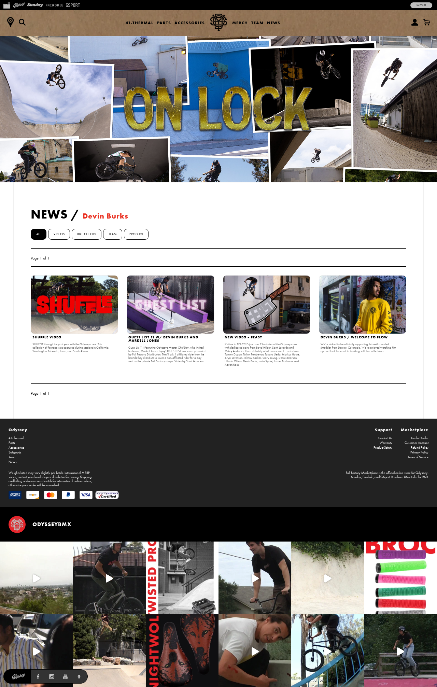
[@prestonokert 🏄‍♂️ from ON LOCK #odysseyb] (36, 578)
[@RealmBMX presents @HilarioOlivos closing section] (327, 650)
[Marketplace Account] (415, 22)
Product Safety (382, 448)
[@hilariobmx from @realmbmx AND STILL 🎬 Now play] (36, 650)
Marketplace (414, 429)
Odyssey (18, 429)
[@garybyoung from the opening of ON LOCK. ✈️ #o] (109, 578)
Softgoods (15, 452)
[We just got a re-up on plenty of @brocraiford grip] (400, 578)
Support (421, 5)
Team (257, 22)
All (38, 234)
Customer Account (416, 443)
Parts (164, 22)
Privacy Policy (419, 452)
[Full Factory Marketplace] (6, 4)
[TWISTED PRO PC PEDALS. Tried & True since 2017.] (182, 578)
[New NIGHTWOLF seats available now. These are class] (182, 650)
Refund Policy (419, 448)
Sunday (356, 477)
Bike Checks (86, 234)
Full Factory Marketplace (362, 473)
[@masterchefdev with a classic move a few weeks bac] (109, 650)
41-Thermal (140, 22)
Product (136, 234)
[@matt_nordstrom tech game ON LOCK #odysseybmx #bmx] (254, 578)
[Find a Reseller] (10, 22)
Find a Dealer (419, 438)
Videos (59, 234)
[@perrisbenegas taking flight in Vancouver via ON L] (400, 650)
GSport (385, 477)
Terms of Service (418, 457)
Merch (240, 22)
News (273, 22)
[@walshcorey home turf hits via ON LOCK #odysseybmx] (327, 578)
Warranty (386, 443)
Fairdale (368, 477)
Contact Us (385, 438)
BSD (425, 477)
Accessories (189, 22)
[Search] (22, 22)
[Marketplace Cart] (427, 22)
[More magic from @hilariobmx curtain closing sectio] (254, 650)
